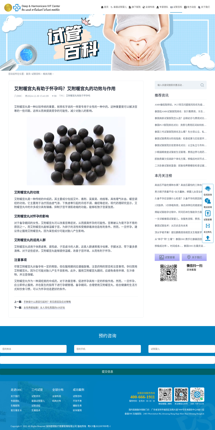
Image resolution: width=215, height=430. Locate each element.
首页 (106, 7)
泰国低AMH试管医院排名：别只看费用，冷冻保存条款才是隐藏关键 (181, 111)
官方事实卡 (16, 410)
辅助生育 (77, 405)
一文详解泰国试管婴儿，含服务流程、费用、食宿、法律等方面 (181, 219)
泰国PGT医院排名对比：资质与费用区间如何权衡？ (181, 125)
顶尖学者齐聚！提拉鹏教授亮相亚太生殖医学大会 (181, 232)
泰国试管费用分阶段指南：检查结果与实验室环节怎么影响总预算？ (181, 138)
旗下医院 (136, 7)
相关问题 (47, 74)
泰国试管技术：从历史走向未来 (171, 225)
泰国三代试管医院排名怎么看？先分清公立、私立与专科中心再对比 (181, 132)
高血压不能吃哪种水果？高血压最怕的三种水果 (179, 185)
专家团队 (163, 7)
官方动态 (191, 7)
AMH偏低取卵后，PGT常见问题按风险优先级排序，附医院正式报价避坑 (181, 104)
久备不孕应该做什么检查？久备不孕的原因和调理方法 (181, 198)
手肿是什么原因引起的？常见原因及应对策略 (47, 302)
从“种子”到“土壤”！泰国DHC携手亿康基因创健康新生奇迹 (181, 239)
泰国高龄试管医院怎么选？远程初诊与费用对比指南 (181, 118)
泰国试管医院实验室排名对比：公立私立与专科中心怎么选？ (181, 145)
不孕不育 (77, 401)
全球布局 (150, 7)
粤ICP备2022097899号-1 (99, 426)
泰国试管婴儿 (120, 7)
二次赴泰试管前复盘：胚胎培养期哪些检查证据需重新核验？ (181, 165)
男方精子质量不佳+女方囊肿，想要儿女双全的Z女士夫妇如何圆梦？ (181, 192)
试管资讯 (35, 396)
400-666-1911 (142, 396)
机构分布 (56, 401)
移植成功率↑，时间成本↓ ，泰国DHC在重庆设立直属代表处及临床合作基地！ (181, 246)
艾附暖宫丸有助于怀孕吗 (78, 95)
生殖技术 (35, 410)
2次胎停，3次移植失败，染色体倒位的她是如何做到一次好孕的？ (181, 205)
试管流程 (35, 405)
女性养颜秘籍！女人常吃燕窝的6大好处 (44, 307)
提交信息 (107, 371)
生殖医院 (15, 405)
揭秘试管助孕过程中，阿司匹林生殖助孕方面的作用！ (181, 212)
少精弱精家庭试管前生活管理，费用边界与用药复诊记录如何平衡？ (181, 152)
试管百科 (177, 7)
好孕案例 (77, 410)
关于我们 (205, 7)
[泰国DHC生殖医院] (32, 7)
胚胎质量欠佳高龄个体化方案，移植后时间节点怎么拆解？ (181, 159)
